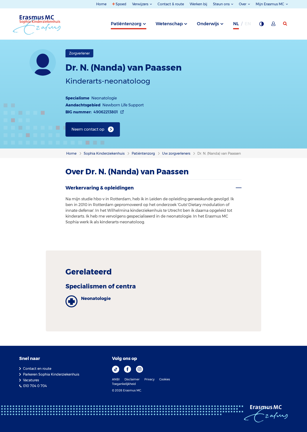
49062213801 (106, 112)
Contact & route (171, 4)
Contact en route (37, 368)
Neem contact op (87, 129)
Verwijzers (140, 4)
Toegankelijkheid (124, 384)
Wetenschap (169, 23)
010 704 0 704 (35, 386)
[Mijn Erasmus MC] (273, 25)
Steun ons (221, 4)
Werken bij (198, 4)
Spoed (121, 4)
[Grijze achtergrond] (261, 25)
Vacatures (31, 380)
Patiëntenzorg (126, 23)
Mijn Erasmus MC (270, 4)
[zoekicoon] (285, 24)
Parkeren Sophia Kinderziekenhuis (51, 374)
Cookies (164, 379)
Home (101, 4)
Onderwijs (208, 23)
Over (243, 4)
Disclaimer (132, 379)
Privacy (149, 379)
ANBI (116, 379)
